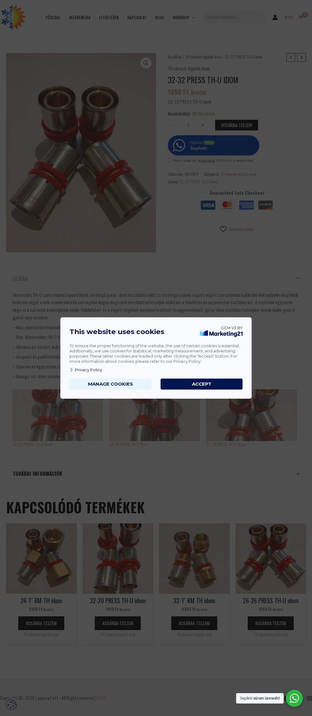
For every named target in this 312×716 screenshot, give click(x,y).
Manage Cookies (110, 384)
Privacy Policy (88, 369)
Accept (201, 384)
